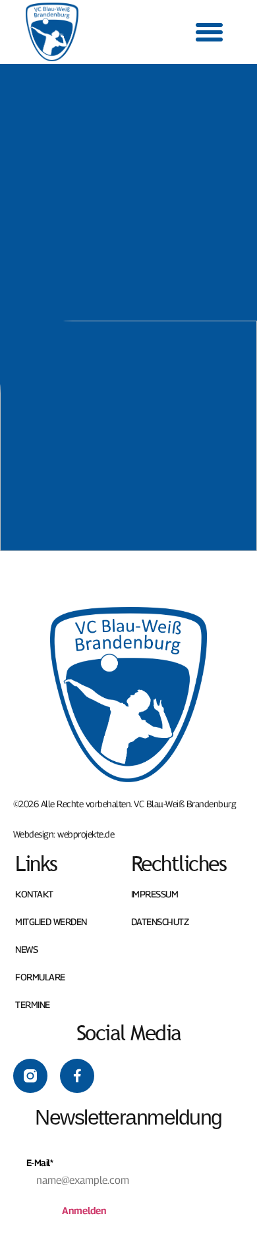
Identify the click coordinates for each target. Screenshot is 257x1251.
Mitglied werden (51, 921)
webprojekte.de (85, 833)
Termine (32, 1004)
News (26, 949)
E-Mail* (39, 1162)
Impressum (155, 894)
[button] (209, 32)
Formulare (40, 977)
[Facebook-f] (77, 1076)
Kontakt (34, 894)
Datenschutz (160, 921)
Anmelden (84, 1210)
